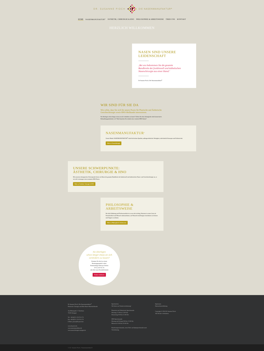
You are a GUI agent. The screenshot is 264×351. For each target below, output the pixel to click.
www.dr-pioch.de (72, 326)
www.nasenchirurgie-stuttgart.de (77, 330)
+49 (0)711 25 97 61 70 (77, 317)
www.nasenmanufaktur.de (75, 328)
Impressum (158, 304)
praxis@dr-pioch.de (78, 321)
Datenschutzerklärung (161, 306)
